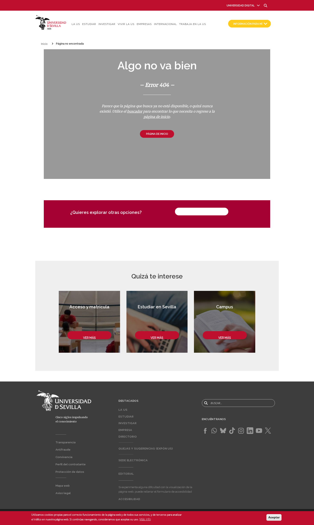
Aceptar (274, 517)
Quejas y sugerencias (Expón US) (146, 448)
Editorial (126, 473)
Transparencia (66, 442)
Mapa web (63, 485)
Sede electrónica (133, 460)
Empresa (125, 430)
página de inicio (157, 117)
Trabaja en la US (192, 24)
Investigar (106, 24)
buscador (134, 111)
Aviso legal (63, 493)
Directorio (128, 436)
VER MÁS (89, 337)
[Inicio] (50, 22)
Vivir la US (126, 24)
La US (76, 24)
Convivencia (64, 457)
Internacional (165, 24)
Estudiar (89, 24)
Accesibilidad (129, 499)
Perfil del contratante (71, 464)
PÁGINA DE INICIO (157, 133)
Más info (145, 519)
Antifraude (63, 449)
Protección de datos (70, 471)
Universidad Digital (241, 5)
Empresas (144, 24)
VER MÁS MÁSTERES (201, 211)
